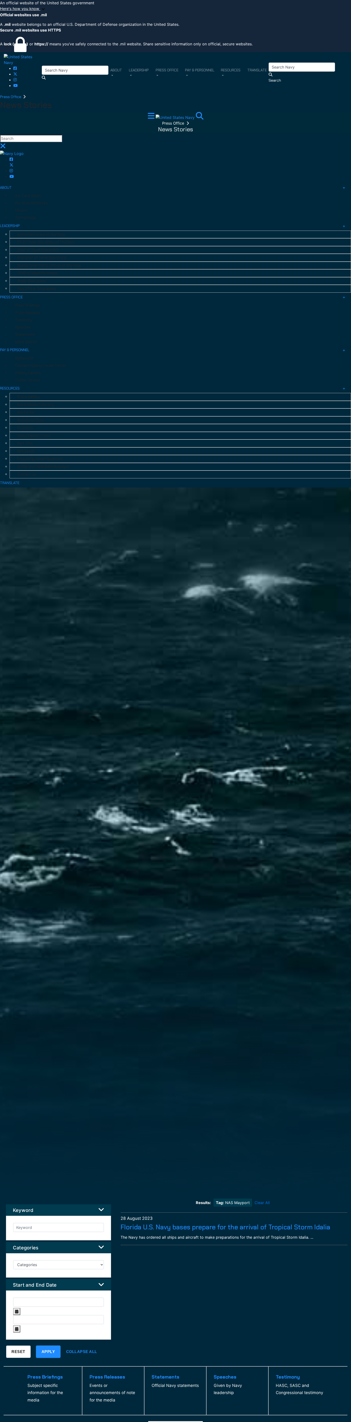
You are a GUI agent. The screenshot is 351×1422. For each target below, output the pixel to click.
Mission (21, 210)
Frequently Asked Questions (40, 458)
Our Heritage (25, 217)
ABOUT (6, 187)
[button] (175, 9)
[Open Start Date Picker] (16, 1311)
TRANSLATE (9, 483)
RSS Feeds (25, 451)
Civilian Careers (27, 380)
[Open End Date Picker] (16, 1328)
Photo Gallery (28, 396)
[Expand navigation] (152, 117)
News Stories (26, 341)
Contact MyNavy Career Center (40, 365)
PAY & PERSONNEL (14, 350)
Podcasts (25, 427)
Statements (25, 334)
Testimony (23, 319)
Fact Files (25, 443)
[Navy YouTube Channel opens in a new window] (15, 85)
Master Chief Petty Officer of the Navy (49, 265)
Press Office (11, 96)
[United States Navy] (23, 59)
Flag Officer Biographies (36, 288)
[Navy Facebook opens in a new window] (15, 68)
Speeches (23, 327)
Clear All (262, 1202)
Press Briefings (27, 305)
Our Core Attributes (31, 203)
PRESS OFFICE (11, 297)
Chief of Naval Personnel (37, 273)
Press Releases (27, 312)
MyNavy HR (24, 358)
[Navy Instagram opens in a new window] (15, 79)
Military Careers (28, 372)
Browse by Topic (30, 420)
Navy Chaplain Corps (33, 435)
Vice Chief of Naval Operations (42, 257)
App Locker (26, 412)
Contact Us (26, 474)
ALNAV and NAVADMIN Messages (43, 466)
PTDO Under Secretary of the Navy (45, 242)
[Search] (199, 117)
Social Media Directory (35, 404)
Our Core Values (28, 195)
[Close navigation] (3, 147)
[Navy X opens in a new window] (15, 74)
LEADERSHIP (10, 225)
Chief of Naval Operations (38, 250)
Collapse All (81, 1352)
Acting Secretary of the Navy (41, 234)
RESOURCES (10, 388)
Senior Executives (31, 281)
